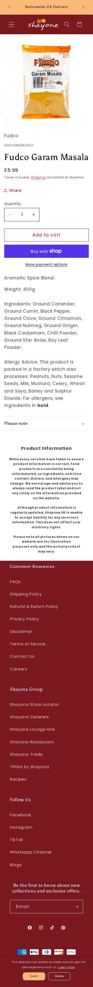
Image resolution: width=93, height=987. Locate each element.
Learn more (66, 967)
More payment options (46, 264)
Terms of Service (28, 644)
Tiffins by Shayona (29, 767)
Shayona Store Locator (35, 704)
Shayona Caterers (29, 717)
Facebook (20, 815)
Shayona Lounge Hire (32, 729)
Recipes (18, 779)
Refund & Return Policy (34, 606)
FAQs (15, 582)
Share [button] (15, 190)
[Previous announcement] (9, 7)
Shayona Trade (26, 754)
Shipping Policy (26, 594)
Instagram (21, 827)
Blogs (16, 865)
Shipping (38, 177)
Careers (18, 669)
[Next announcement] (83, 7)
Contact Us (22, 656)
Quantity (12, 203)
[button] (11, 24)
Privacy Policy (24, 619)
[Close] (88, 961)
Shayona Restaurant (32, 742)
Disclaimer (21, 631)
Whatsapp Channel (31, 852)
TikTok (16, 840)
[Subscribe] (76, 906)
